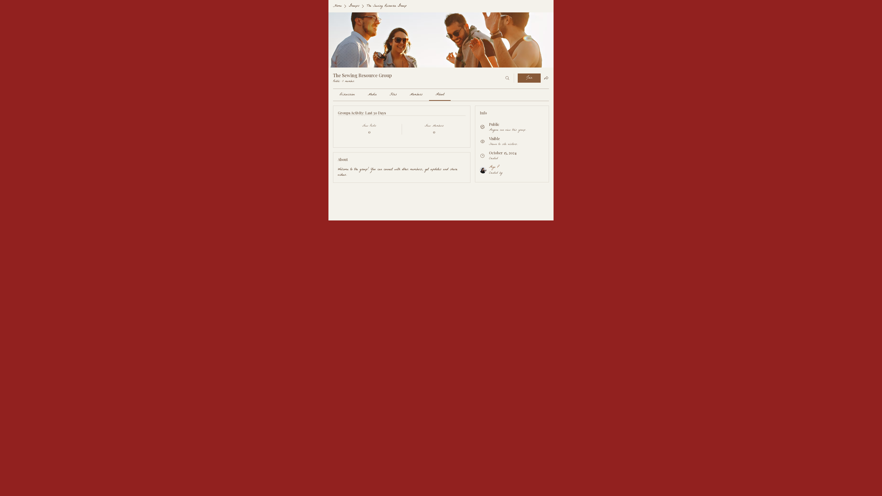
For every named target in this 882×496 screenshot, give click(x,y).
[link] (347, 94)
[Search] (507, 78)
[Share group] (546, 78)
